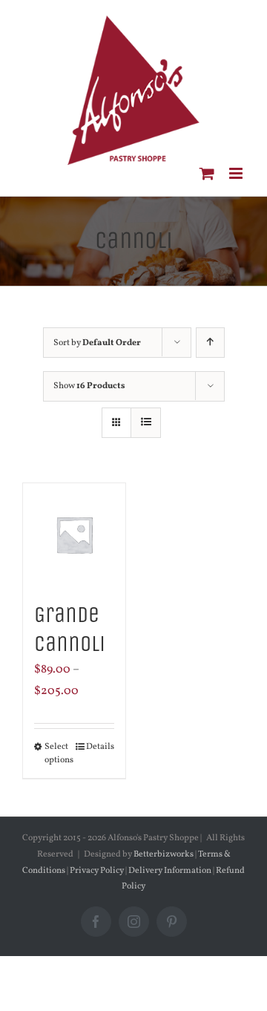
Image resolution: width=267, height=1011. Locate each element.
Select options (58, 753)
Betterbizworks (164, 854)
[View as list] (145, 422)
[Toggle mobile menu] (237, 173)
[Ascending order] (210, 342)
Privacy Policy (96, 871)
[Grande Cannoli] (74, 534)
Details (100, 747)
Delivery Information (170, 871)
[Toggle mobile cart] (207, 173)
